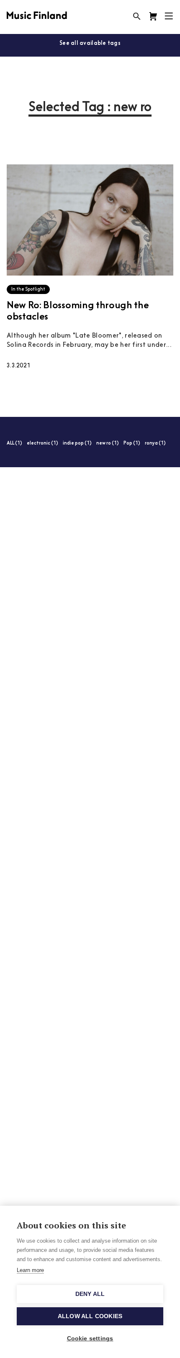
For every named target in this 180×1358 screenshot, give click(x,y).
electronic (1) (42, 443)
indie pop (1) (77, 443)
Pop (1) (131, 443)
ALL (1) (14, 443)
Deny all (90, 1294)
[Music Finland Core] (153, 16)
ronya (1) (155, 443)
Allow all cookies (90, 1316)
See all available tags (90, 43)
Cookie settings (90, 1338)
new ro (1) (107, 443)
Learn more (30, 1270)
